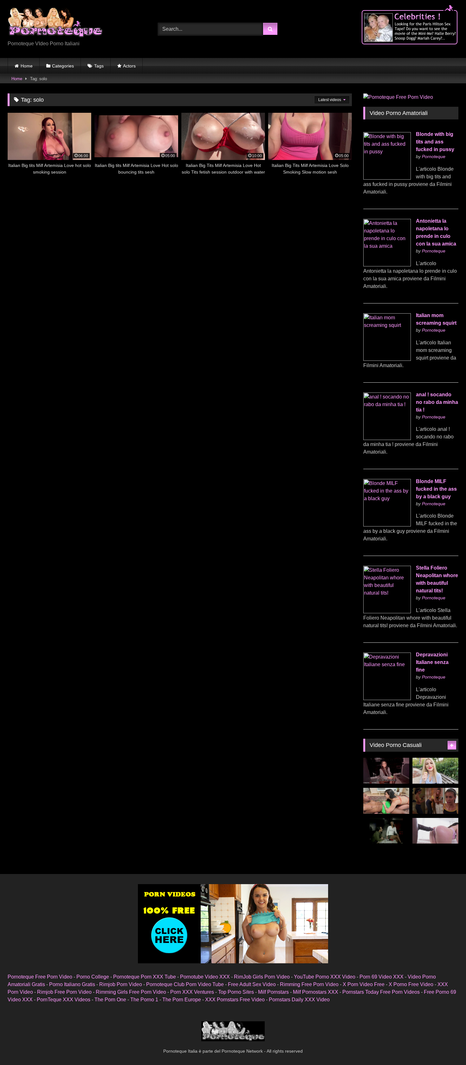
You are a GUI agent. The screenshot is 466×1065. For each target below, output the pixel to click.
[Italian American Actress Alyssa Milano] (435, 801)
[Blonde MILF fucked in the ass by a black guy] (387, 524)
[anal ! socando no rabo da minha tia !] (387, 438)
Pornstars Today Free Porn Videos (381, 992)
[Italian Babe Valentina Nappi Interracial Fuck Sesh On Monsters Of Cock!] (435, 831)
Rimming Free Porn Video (309, 984)
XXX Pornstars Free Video (235, 999)
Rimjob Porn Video (120, 984)
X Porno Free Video (411, 984)
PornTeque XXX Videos (63, 999)
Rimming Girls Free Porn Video (131, 992)
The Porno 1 (144, 999)
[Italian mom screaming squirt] (387, 359)
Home (27, 65)
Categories (63, 65)
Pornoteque (433, 156)
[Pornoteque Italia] (55, 24)
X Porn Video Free (364, 984)
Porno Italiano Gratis (72, 984)
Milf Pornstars (273, 992)
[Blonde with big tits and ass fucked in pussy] (387, 178)
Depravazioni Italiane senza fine (432, 662)
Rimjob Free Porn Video (64, 992)
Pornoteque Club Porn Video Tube (185, 984)
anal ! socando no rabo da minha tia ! (437, 402)
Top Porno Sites (236, 992)
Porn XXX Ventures (192, 992)
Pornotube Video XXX (205, 976)
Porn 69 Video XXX (381, 976)
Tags (99, 65)
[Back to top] (446, 1046)
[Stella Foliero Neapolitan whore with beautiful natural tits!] (387, 611)
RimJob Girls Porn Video (262, 976)
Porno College (92, 976)
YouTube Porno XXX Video (324, 976)
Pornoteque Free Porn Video (40, 976)
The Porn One (110, 999)
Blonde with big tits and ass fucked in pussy (435, 141)
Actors (129, 65)
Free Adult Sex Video (252, 984)
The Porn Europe (181, 999)
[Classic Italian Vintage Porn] (386, 831)
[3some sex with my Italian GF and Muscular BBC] (386, 801)
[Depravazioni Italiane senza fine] (387, 698)
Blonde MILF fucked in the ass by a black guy (436, 489)
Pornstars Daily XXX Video (299, 999)
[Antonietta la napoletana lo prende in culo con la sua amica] (387, 264)
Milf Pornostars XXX (315, 992)
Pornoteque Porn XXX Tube (144, 976)
